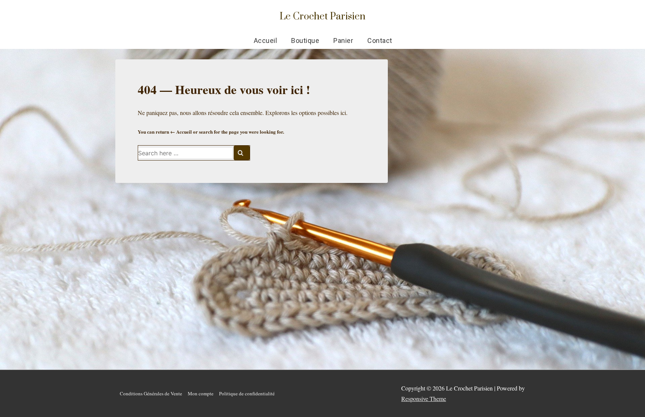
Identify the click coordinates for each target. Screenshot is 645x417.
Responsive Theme (423, 398)
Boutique (305, 40)
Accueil (265, 40)
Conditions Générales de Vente (151, 393)
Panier (343, 40)
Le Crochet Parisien (322, 16)
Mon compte (201, 393)
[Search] (242, 153)
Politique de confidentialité (247, 393)
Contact (379, 40)
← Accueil (181, 131)
